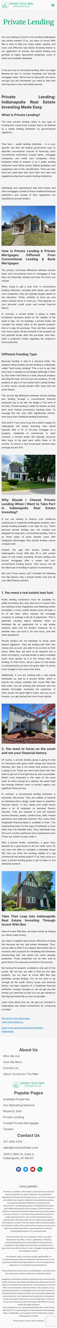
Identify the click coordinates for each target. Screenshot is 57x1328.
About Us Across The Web (20, 1074)
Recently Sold (12, 1111)
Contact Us (10, 1068)
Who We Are (11, 1056)
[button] (52, 5)
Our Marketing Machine (19, 1105)
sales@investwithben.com (20, 1147)
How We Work (12, 1062)
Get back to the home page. (16, 1018)
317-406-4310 (12, 1141)
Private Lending (13, 1117)
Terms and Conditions (35, 1321)
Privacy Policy (19, 1321)
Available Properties (16, 1099)
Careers (8, 1129)
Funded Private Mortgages (21, 1123)
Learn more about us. (12, 1022)
